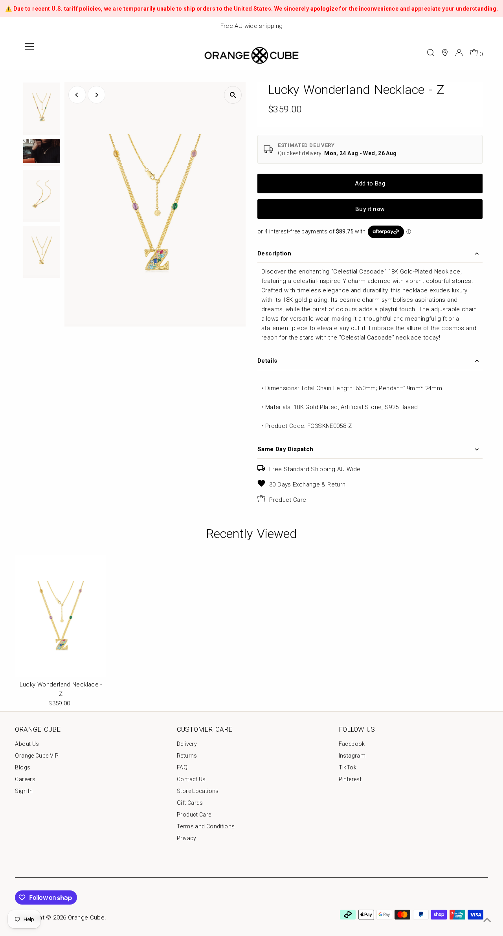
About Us (27, 744)
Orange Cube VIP (37, 755)
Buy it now (370, 209)
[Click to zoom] (233, 95)
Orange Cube (86, 917)
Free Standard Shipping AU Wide (314, 469)
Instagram (352, 755)
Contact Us (191, 779)
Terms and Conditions (206, 826)
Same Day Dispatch (285, 449)
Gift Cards (190, 803)
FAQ (182, 767)
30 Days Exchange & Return (307, 484)
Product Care (288, 499)
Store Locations (198, 791)
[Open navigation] (29, 52)
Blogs (22, 767)
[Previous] (77, 95)
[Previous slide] (10, 26)
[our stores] (444, 52)
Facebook (352, 744)
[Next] (96, 95)
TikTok (347, 767)
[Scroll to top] (487, 920)
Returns (187, 755)
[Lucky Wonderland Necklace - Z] (60, 616)
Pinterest (350, 779)
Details (267, 360)
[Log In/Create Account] (459, 52)
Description (274, 253)
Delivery (187, 744)
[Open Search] (430, 52)
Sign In (24, 791)
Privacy (186, 838)
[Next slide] (492, 26)
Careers (25, 779)
